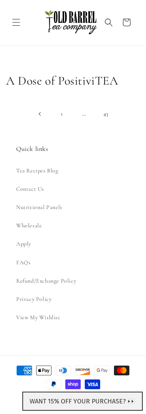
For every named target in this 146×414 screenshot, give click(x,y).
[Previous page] (40, 114)
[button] (16, 22)
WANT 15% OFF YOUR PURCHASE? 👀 (82, 401)
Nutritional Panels (39, 207)
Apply (23, 243)
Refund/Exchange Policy (46, 280)
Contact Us (30, 188)
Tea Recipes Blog (37, 170)
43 (105, 113)
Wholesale (29, 225)
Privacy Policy (34, 299)
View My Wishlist (38, 317)
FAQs (23, 262)
